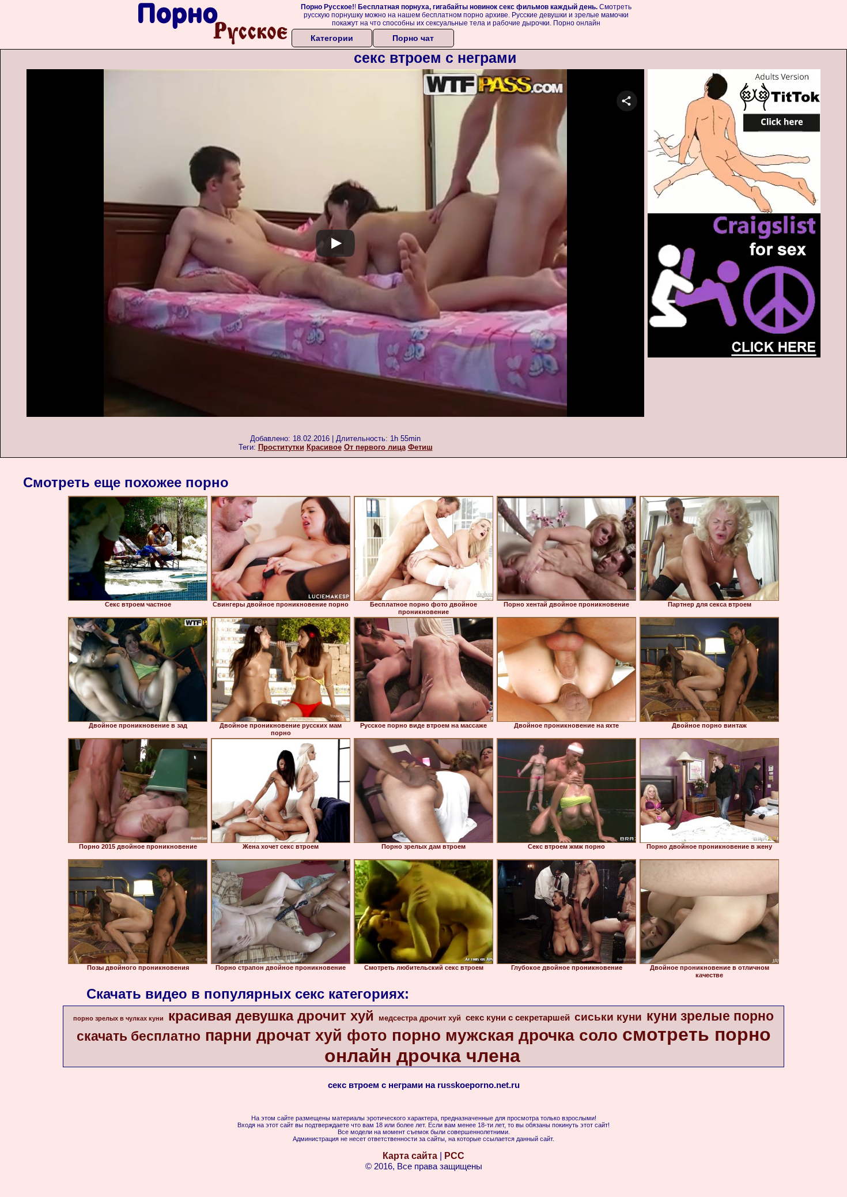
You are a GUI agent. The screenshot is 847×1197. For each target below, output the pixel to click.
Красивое (324, 447)
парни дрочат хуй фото (296, 1035)
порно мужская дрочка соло (505, 1035)
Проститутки (281, 447)
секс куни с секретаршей (518, 1017)
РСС (454, 1156)
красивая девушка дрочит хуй (271, 1015)
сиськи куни (608, 1017)
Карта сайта (410, 1156)
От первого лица (375, 447)
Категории (332, 38)
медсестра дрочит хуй (420, 1018)
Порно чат (413, 38)
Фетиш (420, 447)
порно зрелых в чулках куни (118, 1018)
